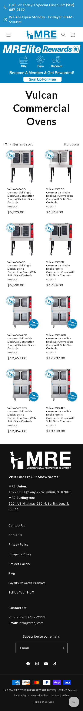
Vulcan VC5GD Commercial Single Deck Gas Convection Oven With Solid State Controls (59, 196)
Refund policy (39, 695)
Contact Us (17, 525)
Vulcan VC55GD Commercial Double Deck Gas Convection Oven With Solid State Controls (59, 341)
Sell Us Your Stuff (21, 592)
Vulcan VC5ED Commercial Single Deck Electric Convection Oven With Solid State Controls (60, 268)
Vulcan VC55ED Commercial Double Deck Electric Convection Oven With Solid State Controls (21, 414)
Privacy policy (60, 695)
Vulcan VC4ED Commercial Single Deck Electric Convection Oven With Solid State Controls (21, 268)
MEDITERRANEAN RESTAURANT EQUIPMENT (40, 690)
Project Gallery (19, 563)
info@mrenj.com (31, 623)
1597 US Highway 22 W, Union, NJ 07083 (40, 492)
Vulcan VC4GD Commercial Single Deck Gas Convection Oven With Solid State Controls (21, 196)
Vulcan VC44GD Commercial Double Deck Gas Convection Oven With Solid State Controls (21, 341)
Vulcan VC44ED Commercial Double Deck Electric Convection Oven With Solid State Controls (60, 414)
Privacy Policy (18, 544)
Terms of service (43, 701)
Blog (12, 573)
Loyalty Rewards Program (27, 583)
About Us (15, 535)
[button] (8, 34)
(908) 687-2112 (32, 617)
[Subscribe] (62, 648)
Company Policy (20, 554)
